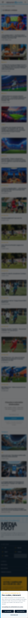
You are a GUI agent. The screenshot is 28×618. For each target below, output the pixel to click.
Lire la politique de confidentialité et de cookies (12, 606)
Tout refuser (7, 611)
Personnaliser (14, 614)
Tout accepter (20, 611)
